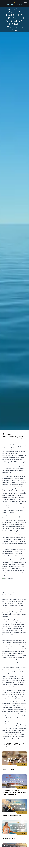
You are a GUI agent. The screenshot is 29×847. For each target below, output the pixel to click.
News (8, 434)
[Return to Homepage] (14, 3)
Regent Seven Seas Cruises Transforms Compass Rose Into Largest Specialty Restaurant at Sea (12, 438)
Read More (22, 765)
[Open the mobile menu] (25, 3)
